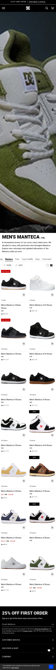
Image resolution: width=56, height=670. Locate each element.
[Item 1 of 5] (13, 283)
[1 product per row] (48, 265)
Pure (17, 259)
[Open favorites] (49, 650)
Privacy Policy (27, 631)
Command (46, 259)
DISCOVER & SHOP (10, 648)
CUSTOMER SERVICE (11, 640)
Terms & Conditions (41, 629)
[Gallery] (13, 283)
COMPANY (6, 656)
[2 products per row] (51, 265)
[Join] (50, 624)
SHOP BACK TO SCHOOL (37, 2)
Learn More (15, 668)
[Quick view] (23, 294)
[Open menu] (3, 8)
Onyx (37, 259)
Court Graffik (27, 259)
